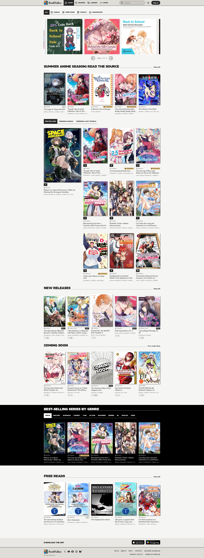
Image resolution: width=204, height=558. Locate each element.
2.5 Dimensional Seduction (120, 171)
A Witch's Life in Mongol (100, 109)
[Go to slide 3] (100, 58)
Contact (138, 551)
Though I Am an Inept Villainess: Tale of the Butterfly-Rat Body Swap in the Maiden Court (77, 110)
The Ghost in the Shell (147, 109)
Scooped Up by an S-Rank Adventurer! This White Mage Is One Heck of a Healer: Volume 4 (77, 389)
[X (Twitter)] (65, 551)
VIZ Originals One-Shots (100, 520)
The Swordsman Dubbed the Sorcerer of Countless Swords (54, 521)
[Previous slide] (93, 58)
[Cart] (148, 2)
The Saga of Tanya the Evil (54, 109)
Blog (117, 551)
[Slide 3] (139, 36)
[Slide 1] (64, 36)
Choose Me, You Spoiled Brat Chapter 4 (100, 332)
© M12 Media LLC (49, 555)
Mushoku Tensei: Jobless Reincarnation (119, 224)
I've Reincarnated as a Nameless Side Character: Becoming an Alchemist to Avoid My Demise (149, 521)
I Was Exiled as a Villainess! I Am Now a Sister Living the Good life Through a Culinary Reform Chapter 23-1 (77, 332)
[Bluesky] (80, 551)
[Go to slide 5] (103, 58)
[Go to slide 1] (97, 58)
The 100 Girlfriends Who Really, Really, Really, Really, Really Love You (125, 110)
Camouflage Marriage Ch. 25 (148, 332)
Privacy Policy (136, 554)
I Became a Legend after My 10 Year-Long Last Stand (124, 521)
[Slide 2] (102, 36)
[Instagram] (76, 551)
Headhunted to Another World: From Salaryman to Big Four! (121, 277)
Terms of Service (152, 554)
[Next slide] (111, 58)
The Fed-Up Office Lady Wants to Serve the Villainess (147, 172)
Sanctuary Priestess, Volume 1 (123, 389)
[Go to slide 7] (106, 58)
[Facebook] (72, 551)
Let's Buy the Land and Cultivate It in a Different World (146, 224)
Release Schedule (152, 551)
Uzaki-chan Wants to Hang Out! (93, 277)
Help (131, 551)
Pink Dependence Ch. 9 (124, 331)
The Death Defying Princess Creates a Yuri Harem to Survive (147, 277)
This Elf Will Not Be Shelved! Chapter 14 (146, 389)
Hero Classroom (73, 520)
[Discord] (68, 551)
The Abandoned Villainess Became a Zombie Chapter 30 (54, 332)
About (123, 551)
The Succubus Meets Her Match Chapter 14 (53, 389)
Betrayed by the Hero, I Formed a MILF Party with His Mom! (94, 224)
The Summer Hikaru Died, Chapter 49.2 (101, 389)
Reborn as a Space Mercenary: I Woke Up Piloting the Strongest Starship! (59, 191)
